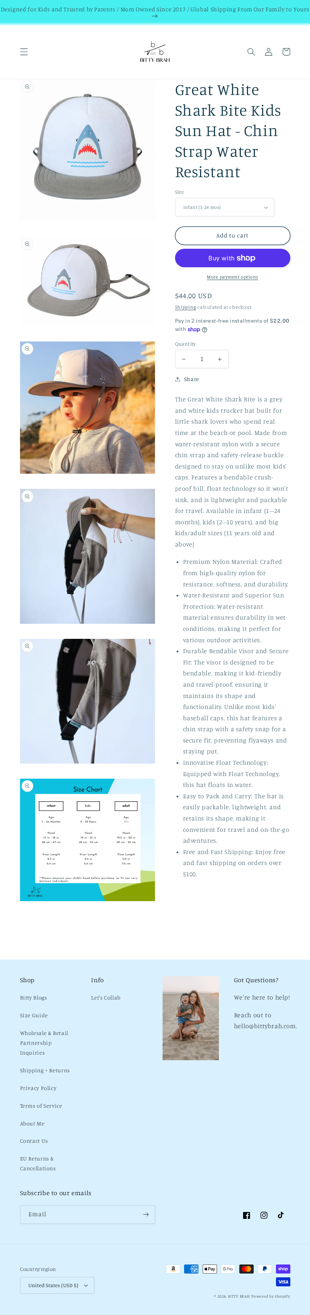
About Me (32, 1123)
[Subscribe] (146, 1214)
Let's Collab (106, 997)
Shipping (185, 307)
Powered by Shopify (270, 1296)
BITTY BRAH (239, 1296)
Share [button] (191, 379)
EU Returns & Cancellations (38, 1163)
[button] (24, 51)
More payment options (232, 277)
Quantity (185, 344)
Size (179, 192)
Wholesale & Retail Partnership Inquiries (44, 1043)
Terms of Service (41, 1105)
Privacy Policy (38, 1088)
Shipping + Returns (45, 1070)
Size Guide (34, 1015)
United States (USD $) (53, 1285)
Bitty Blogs (33, 997)
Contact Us (34, 1140)
